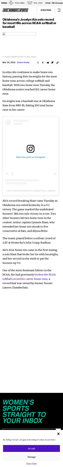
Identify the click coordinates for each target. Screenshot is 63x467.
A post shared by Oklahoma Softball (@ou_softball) (30, 190)
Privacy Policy (31, 463)
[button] (58, 433)
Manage (32, 457)
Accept (31, 448)
